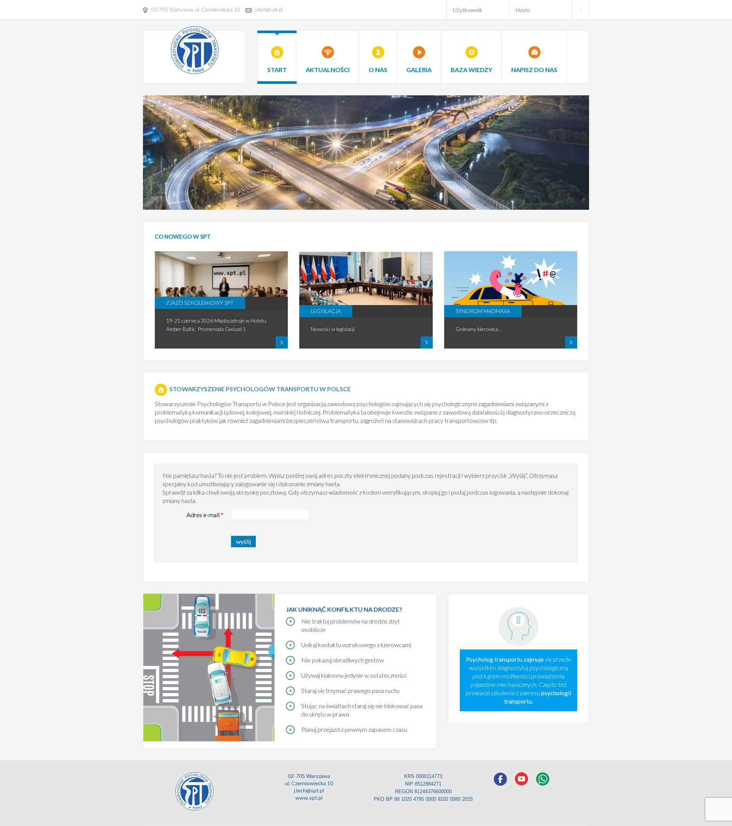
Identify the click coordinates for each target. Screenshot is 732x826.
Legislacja (326, 311)
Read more (221, 345)
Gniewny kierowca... (478, 329)
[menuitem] (277, 52)
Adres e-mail (204, 514)
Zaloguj (580, 9)
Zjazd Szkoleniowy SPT (200, 302)
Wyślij (243, 541)
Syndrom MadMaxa (483, 311)
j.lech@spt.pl (309, 790)
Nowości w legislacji (333, 329)
